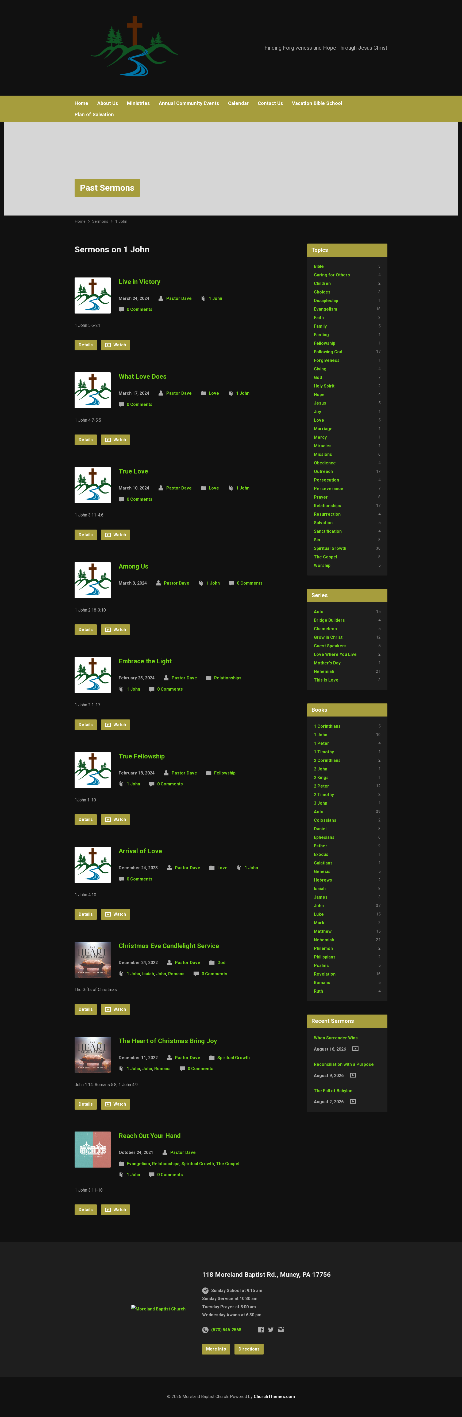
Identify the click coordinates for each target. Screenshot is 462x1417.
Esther (320, 845)
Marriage (323, 428)
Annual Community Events (189, 103)
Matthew (323, 931)
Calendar (238, 103)
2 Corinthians (327, 760)
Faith (319, 317)
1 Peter (321, 743)
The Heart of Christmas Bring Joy (168, 1041)
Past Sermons (107, 188)
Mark (319, 922)
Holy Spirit (324, 386)
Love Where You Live (335, 654)
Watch (119, 344)
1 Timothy (324, 751)
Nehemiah (324, 671)
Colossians (325, 820)
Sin (317, 539)
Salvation (323, 522)
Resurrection (327, 514)
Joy (317, 411)
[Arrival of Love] (93, 878)
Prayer (321, 497)
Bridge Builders (329, 620)
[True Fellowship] (93, 783)
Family (320, 326)
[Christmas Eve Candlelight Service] (93, 973)
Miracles (323, 445)
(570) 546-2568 (226, 1329)
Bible (319, 266)
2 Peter (321, 786)
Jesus (320, 403)
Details (86, 344)
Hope (319, 394)
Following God (328, 351)
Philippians (325, 957)
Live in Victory (139, 281)
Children (322, 283)
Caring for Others (332, 274)
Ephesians (324, 837)
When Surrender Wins (336, 1037)
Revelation (325, 974)
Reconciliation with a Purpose (344, 1064)
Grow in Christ (328, 637)
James (321, 897)
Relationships (227, 677)
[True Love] (93, 499)
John (161, 973)
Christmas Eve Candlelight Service (169, 946)
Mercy (320, 437)
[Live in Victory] (93, 309)
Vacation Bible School (317, 103)
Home (81, 103)
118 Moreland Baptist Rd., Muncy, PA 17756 (266, 1274)
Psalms (321, 965)
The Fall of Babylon (333, 1090)
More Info (216, 1349)
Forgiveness (327, 360)
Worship (322, 565)
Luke (319, 914)
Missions (323, 454)
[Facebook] (261, 1329)
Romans (176, 973)
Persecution (326, 480)
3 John (320, 803)
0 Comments (139, 309)
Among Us (133, 566)
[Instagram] (281, 1329)
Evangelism (138, 1163)
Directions (249, 1349)
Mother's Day (327, 663)
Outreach (323, 471)
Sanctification (328, 531)
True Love (133, 471)
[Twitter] (271, 1329)
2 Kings (321, 777)
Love (214, 393)
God (221, 962)
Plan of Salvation (94, 114)
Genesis (322, 871)
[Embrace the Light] (93, 688)
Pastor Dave (179, 298)
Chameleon (325, 628)
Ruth (318, 991)
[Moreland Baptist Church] (158, 1309)
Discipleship (326, 300)
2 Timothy (324, 794)
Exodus (321, 854)
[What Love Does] (93, 404)
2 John (320, 769)
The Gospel (227, 1163)
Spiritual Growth (233, 1057)
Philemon (323, 948)
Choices (322, 292)
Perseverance (328, 488)
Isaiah (148, 973)
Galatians (323, 863)
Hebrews (323, 880)
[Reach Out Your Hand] (93, 1163)
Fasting (321, 334)
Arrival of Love (140, 851)
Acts (318, 611)
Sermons (100, 221)
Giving (320, 368)
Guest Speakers (330, 645)
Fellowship (225, 773)
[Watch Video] (355, 1049)
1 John (121, 221)
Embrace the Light (145, 661)
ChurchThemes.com (274, 1396)
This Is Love (326, 680)
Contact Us (270, 103)
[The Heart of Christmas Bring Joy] (93, 1068)
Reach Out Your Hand (150, 1136)
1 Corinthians (327, 726)
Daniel (320, 828)
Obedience (325, 462)
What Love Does (143, 376)
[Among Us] (93, 593)
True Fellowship (142, 756)
